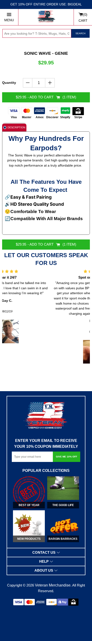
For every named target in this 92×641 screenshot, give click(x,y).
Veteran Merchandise (53, 585)
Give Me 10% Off (66, 456)
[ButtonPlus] (50, 83)
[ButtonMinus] (28, 83)
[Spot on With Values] (47, 352)
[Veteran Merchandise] (46, 17)
